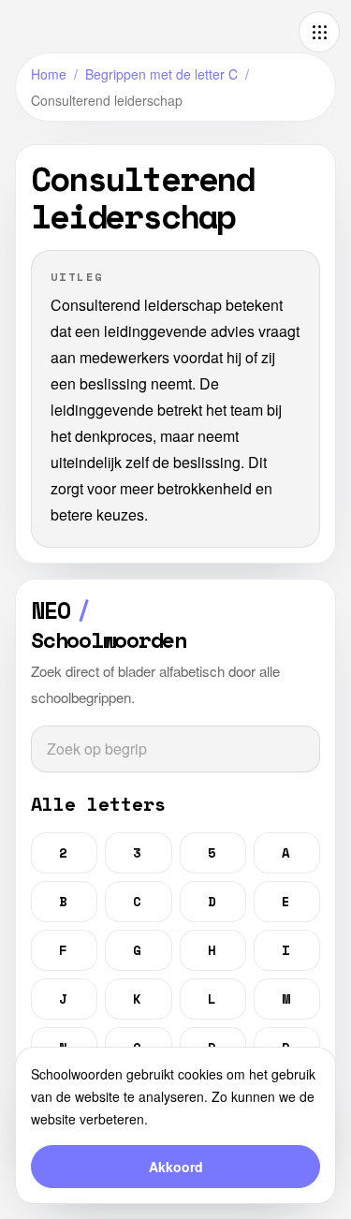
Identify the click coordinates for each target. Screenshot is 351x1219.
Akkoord (176, 1166)
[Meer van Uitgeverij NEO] (319, 31)
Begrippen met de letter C (161, 74)
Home (48, 74)
